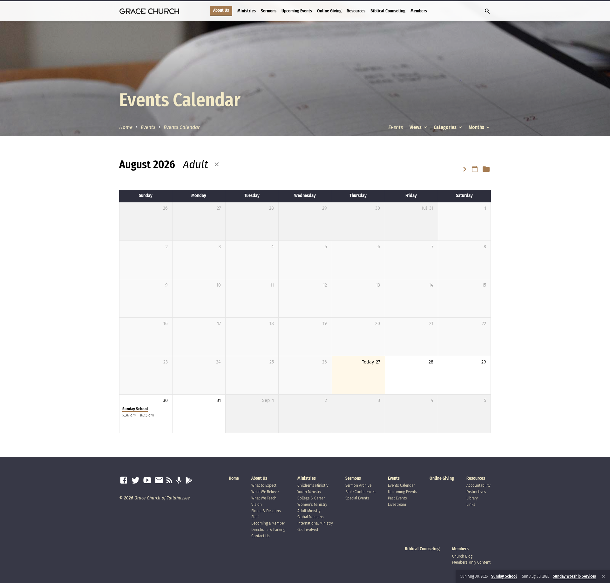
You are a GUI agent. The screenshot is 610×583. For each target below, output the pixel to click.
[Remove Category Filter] (216, 164)
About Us (221, 10)
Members (418, 11)
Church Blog (462, 556)
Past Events (397, 498)
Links (470, 504)
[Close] (603, 576)
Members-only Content (471, 562)
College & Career (311, 498)
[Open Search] (487, 11)
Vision (256, 504)
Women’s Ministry (312, 504)
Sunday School (135, 408)
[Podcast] (178, 480)
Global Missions (310, 516)
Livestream (397, 504)
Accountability (478, 485)
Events (148, 127)
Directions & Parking (268, 529)
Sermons (268, 11)
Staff (255, 516)
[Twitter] (135, 480)
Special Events (357, 498)
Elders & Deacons (266, 510)
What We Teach (263, 498)
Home (125, 127)
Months (477, 127)
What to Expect (263, 485)
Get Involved (307, 529)
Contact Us (260, 535)
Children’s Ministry (313, 485)
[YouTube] (147, 480)
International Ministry (315, 523)
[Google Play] (189, 480)
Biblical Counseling (387, 11)
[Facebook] (123, 480)
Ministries (246, 11)
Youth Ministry (309, 491)
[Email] (159, 480)
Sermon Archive (358, 485)
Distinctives (476, 491)
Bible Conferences (360, 491)
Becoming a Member (268, 523)
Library (472, 498)
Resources (356, 11)
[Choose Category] (486, 169)
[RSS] (169, 480)
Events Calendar (182, 127)
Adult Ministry (309, 510)
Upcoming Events (296, 11)
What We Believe (265, 491)
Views (416, 127)
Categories (446, 127)
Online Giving (329, 11)
